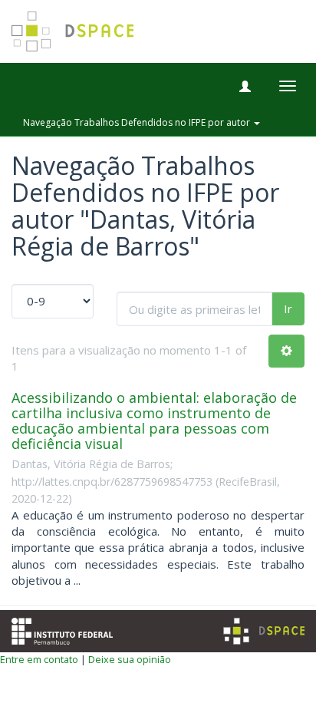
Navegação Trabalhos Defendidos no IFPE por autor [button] (137, 122)
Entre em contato (39, 659)
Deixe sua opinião (129, 659)
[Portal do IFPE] (62, 629)
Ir (288, 308)
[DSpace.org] (263, 631)
